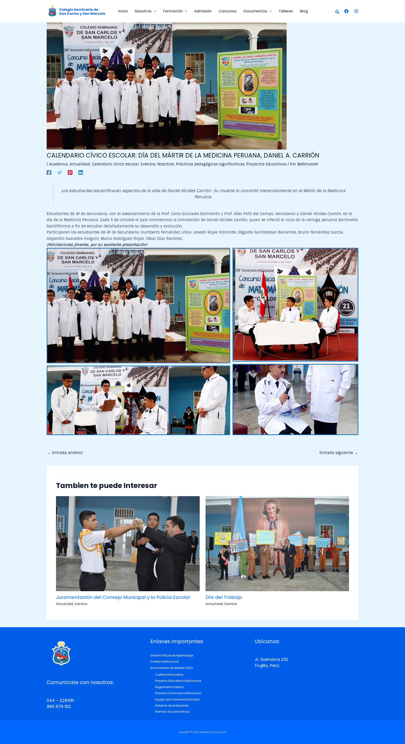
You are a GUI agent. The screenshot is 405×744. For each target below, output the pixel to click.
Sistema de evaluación (172, 705)
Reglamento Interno (169, 687)
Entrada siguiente (338, 452)
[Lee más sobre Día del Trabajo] (277, 543)
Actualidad (80, 164)
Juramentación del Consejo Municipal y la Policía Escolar (123, 597)
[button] (337, 12)
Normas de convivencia (172, 712)
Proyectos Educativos (266, 164)
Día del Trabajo (224, 597)
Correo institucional (164, 661)
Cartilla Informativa (169, 675)
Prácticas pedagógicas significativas (210, 164)
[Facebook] (346, 11)
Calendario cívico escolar (115, 164)
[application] (154, 11)
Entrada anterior (65, 452)
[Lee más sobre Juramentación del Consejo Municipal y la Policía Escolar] (128, 543)
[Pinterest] (70, 172)
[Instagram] (356, 11)
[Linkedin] (80, 172)
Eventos (148, 164)
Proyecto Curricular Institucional (178, 693)
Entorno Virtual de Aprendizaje (171, 655)
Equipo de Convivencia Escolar (177, 699)
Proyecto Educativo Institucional (178, 681)
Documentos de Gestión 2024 (171, 668)
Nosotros (165, 164)
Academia (58, 164)
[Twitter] (59, 172)
